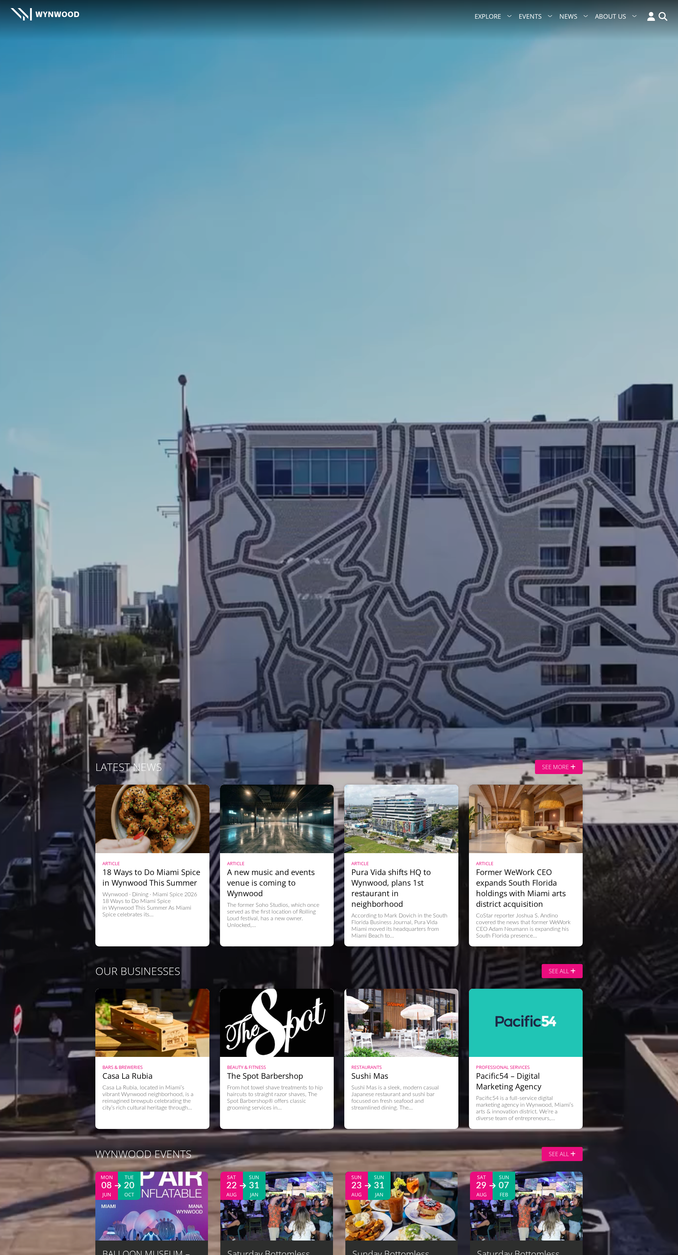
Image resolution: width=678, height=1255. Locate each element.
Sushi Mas (369, 1075)
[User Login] (649, 17)
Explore (488, 16)
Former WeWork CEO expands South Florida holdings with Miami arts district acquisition (521, 888)
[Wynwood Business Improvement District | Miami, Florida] (45, 16)
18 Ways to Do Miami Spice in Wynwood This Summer (151, 877)
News (568, 16)
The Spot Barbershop (265, 1075)
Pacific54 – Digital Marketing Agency (508, 1081)
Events (530, 16)
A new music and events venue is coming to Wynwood (271, 882)
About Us (610, 16)
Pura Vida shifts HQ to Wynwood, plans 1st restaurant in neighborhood (391, 888)
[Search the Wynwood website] (661, 17)
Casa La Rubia (127, 1075)
